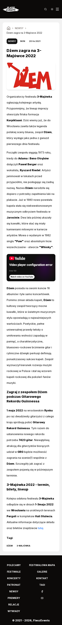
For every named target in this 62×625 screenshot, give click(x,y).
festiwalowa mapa (42, 565)
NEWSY (19, 28)
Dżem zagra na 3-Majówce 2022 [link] (24, 32)
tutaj (40, 528)
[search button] (45, 9)
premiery (14, 598)
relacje (13, 604)
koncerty (14, 578)
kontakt (42, 578)
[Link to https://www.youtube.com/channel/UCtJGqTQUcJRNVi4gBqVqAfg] (42, 598)
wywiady (14, 611)
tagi (42, 584)
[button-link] (42, 591)
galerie (42, 571)
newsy (13, 591)
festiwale (14, 571)
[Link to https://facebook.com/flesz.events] (42, 591)
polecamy (14, 565)
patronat (14, 584)
